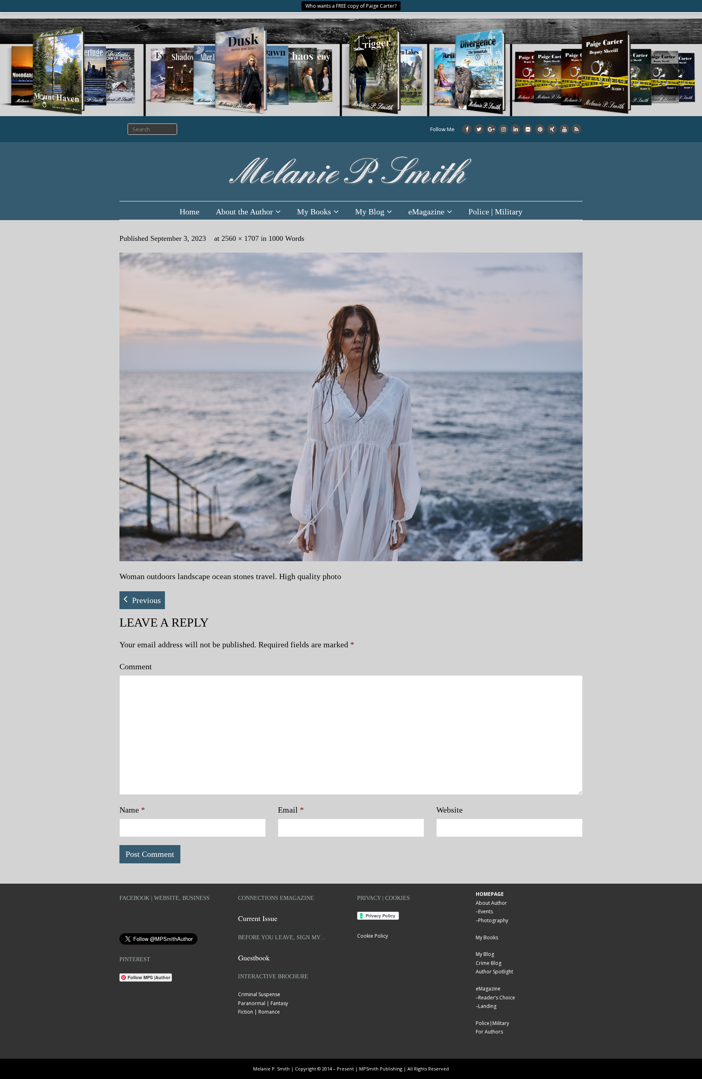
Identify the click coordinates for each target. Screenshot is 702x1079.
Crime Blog (488, 963)
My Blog (369, 211)
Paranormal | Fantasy (263, 1003)
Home (189, 211)
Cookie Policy (372, 935)
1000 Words (286, 238)
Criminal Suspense (259, 994)
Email (291, 809)
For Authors (489, 1031)
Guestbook (254, 957)
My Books (314, 211)
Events (485, 911)
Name (132, 809)
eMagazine (426, 211)
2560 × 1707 (240, 238)
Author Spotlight (494, 971)
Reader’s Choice (496, 997)
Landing (487, 1006)
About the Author (244, 211)
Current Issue (257, 918)
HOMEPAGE (490, 894)
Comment (135, 666)
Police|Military (492, 1023)
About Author (491, 903)
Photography (493, 920)
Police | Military (495, 211)
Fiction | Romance (259, 1011)
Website (449, 809)
